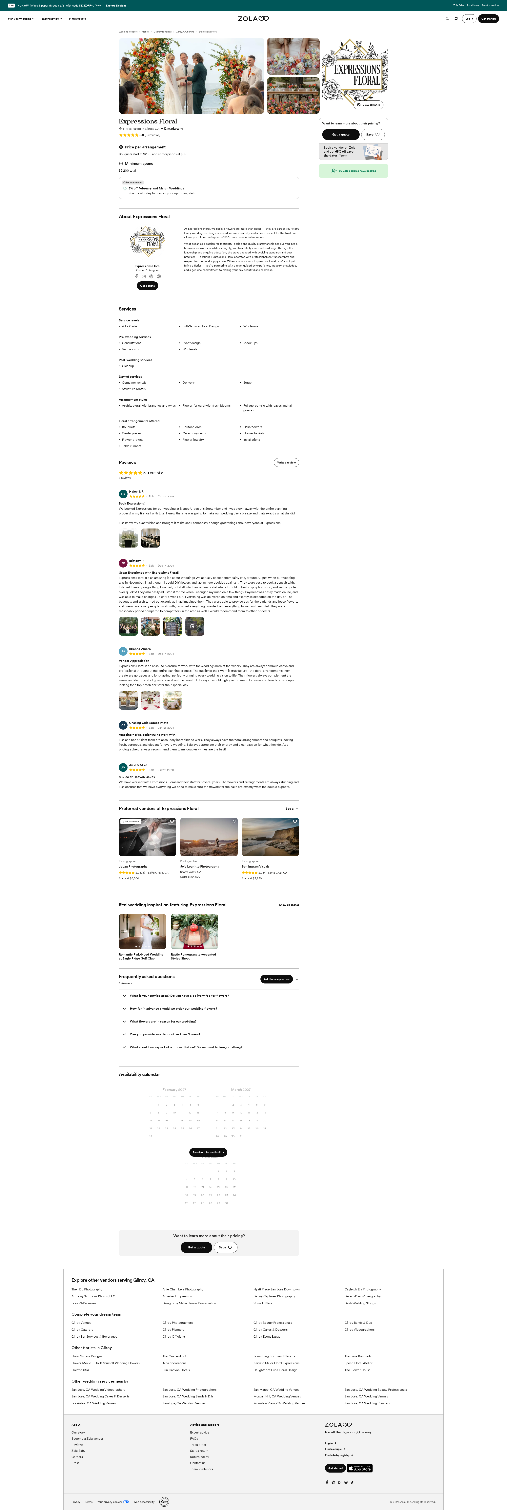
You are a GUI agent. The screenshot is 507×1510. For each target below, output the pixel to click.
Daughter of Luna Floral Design (275, 1370)
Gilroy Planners (173, 1329)
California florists (163, 31)
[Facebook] (136, 276)
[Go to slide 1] (136, 946)
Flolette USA (80, 1370)
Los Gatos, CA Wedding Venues (93, 1403)
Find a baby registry (337, 1455)
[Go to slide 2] (139, 946)
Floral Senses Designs (86, 1356)
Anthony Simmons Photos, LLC (93, 1296)
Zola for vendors (490, 5)
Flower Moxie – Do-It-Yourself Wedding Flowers (105, 1363)
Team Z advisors (201, 1469)
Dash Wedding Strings (360, 1303)
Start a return (199, 1451)
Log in (329, 1443)
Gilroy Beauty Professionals (273, 1323)
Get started (335, 1468)
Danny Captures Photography (274, 1296)
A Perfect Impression (177, 1296)
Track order (198, 1445)
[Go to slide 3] (142, 946)
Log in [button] (469, 18)
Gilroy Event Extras (267, 1336)
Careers (77, 1457)
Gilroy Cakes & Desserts (271, 1329)
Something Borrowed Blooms (274, 1356)
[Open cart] (456, 18)
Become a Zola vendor (87, 1438)
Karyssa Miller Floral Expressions (276, 1363)
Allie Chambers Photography (183, 1289)
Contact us (197, 1463)
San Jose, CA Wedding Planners (367, 1403)
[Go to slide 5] (149, 946)
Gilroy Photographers (178, 1323)
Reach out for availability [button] (208, 1152)
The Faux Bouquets (358, 1356)
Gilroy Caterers (82, 1329)
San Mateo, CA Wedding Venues (276, 1389)
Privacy (75, 1501)
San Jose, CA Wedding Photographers (189, 1389)
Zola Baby (458, 5)
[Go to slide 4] (145, 946)
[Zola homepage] (253, 18)
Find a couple (77, 18)
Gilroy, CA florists (185, 31)
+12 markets (170, 128)
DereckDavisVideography (363, 1296)
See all (290, 808)
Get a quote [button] (147, 285)
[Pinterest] (151, 276)
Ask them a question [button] (277, 979)
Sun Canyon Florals (176, 1370)
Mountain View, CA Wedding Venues (279, 1403)
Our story (78, 1432)
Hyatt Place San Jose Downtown (277, 1289)
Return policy (199, 1457)
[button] (368, 104)
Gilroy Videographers (360, 1329)
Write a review (286, 462)
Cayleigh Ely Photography (363, 1289)
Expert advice (50, 18)
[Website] (158, 276)
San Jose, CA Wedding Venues (366, 1396)
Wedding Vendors (128, 31)
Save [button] (222, 1247)
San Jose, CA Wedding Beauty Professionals (376, 1389)
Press (75, 1463)
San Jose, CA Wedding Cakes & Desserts (100, 1396)
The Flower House (358, 1370)
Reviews (77, 1445)
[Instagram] (143, 276)
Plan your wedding (19, 18)
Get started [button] (488, 18)
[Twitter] (340, 1483)
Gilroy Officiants (174, 1336)
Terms (98, 5)
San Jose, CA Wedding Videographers (98, 1389)
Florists (145, 31)
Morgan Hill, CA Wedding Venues (277, 1396)
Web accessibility (143, 1501)
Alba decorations (174, 1363)
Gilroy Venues (81, 1323)
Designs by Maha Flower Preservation (189, 1303)
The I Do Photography (86, 1289)
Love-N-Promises (83, 1303)
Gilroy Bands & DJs (358, 1323)
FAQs (194, 1438)
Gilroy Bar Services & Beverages (94, 1336)
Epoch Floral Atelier (359, 1363)
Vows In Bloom (264, 1303)
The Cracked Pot (174, 1356)
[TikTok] (352, 1483)
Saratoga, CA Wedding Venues (184, 1403)
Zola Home (473, 5)
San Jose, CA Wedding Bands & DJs (188, 1396)
